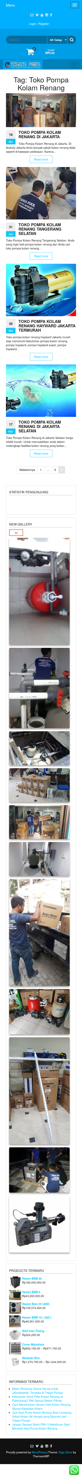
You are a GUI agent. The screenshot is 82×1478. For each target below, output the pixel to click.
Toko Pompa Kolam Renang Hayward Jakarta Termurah (47, 325)
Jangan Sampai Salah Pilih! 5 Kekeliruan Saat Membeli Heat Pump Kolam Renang (41, 1426)
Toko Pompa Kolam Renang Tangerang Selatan (40, 229)
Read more (41, 159)
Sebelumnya (27, 470)
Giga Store (65, 1452)
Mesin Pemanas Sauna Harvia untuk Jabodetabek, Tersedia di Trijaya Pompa (37, 1391)
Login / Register (39, 24)
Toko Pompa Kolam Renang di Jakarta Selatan (40, 426)
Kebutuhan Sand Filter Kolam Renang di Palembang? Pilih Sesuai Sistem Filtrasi (37, 1399)
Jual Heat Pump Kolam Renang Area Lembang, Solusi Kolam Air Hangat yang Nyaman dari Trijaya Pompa (42, 1416)
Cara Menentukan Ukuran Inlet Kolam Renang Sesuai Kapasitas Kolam (41, 1406)
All (16, 533)
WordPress (39, 1452)
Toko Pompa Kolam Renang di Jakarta (40, 134)
